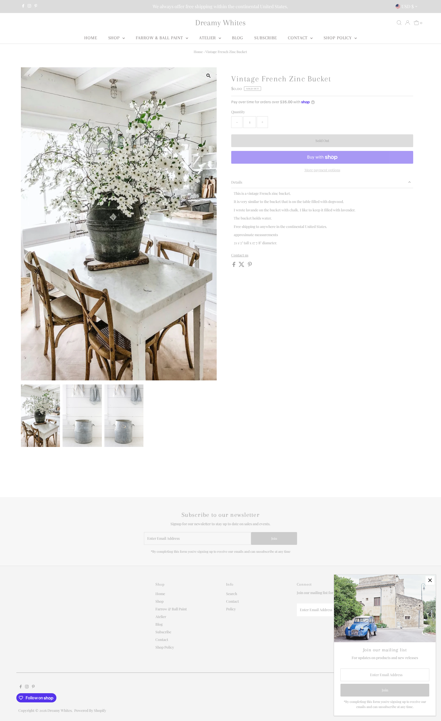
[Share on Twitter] (242, 265)
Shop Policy (338, 37)
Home (90, 37)
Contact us (239, 255)
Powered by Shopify (90, 710)
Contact (298, 37)
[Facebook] (23, 6)
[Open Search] (399, 22)
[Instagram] (29, 6)
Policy (231, 609)
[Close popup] (429, 580)
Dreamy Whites (220, 22)
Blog (237, 37)
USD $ (407, 6)
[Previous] (29, 75)
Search (231, 593)
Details (236, 182)
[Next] (41, 75)
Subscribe (265, 37)
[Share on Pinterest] (250, 265)
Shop (114, 37)
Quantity (238, 111)
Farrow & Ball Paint (160, 37)
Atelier (208, 37)
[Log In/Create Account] (407, 22)
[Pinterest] (36, 6)
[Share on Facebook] (234, 265)
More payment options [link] (322, 170)
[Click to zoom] (208, 75)
